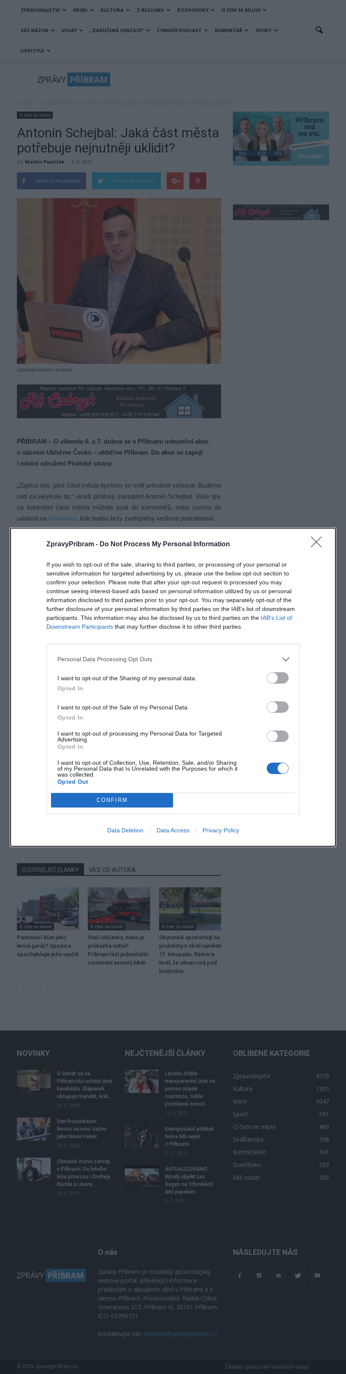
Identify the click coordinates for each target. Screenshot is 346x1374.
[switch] (278, 678)
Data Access (173, 830)
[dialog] (173, 687)
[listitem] (173, 659)
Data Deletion (125, 830)
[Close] (319, 545)
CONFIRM (112, 800)
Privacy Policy (221, 830)
